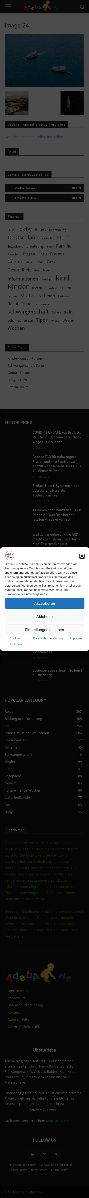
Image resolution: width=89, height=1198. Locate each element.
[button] (82, 556)
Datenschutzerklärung (48, 638)
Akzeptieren (44, 603)
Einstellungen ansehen (44, 629)
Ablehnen (44, 616)
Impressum (77, 638)
